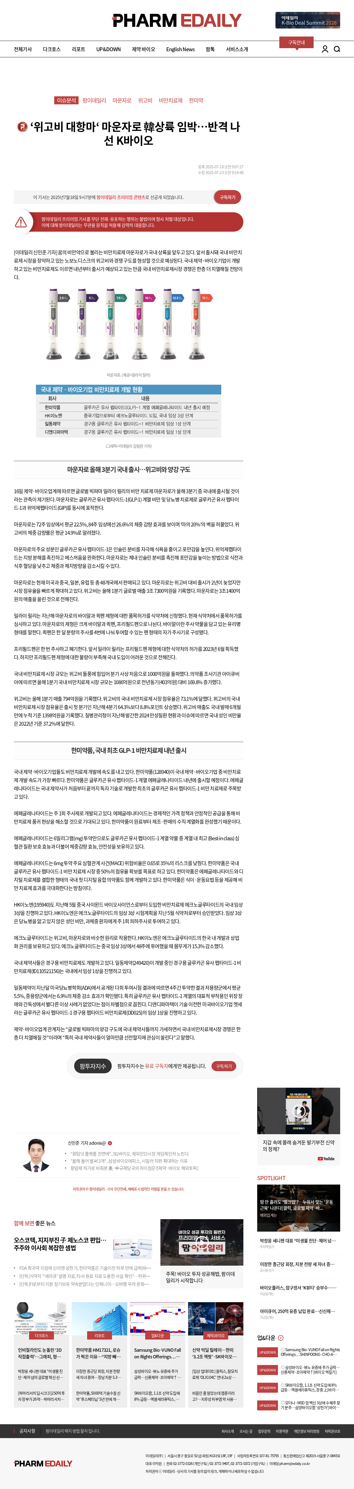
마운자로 (122, 100)
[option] (89, 1430)
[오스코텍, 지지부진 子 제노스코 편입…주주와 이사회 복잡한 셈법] (132, 1245)
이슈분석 (66, 100)
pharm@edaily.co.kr (294, 1463)
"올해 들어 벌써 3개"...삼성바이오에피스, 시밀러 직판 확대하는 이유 (129, 1160)
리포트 (78, 49)
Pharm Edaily (43, 1464)
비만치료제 (171, 100)
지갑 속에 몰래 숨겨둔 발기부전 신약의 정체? (298, 1146)
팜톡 (210, 49)
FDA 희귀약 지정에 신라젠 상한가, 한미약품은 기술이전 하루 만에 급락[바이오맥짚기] (93, 1268)
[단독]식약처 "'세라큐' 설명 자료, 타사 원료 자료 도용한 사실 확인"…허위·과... (87, 1276)
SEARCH (337, 49)
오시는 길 (246, 1431)
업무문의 (264, 1431)
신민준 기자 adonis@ (87, 1142)
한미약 (196, 100)
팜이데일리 (94, 100)
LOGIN (324, 49)
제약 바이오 (143, 49)
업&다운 (157, 1335)
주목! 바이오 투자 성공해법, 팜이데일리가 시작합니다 (200, 1277)
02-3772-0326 (182, 1463)
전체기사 (23, 49)
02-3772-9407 (219, 1463)
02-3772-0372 (240, 1463)
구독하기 (228, 197)
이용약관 (282, 1431)
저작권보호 (332, 1431)
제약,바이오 (216, 1335)
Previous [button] (47, 1427)
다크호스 (52, 49)
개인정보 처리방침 (306, 1431)
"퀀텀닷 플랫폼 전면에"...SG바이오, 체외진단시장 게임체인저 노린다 (130, 1153)
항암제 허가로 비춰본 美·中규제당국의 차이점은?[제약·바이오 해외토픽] (134, 1168)
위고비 (145, 100)
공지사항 (27, 1430)
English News (180, 49)
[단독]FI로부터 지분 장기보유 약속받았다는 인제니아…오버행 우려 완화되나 (85, 1284)
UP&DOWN (108, 49)
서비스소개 (237, 49)
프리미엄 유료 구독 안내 (65, 1431)
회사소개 (228, 1431)
